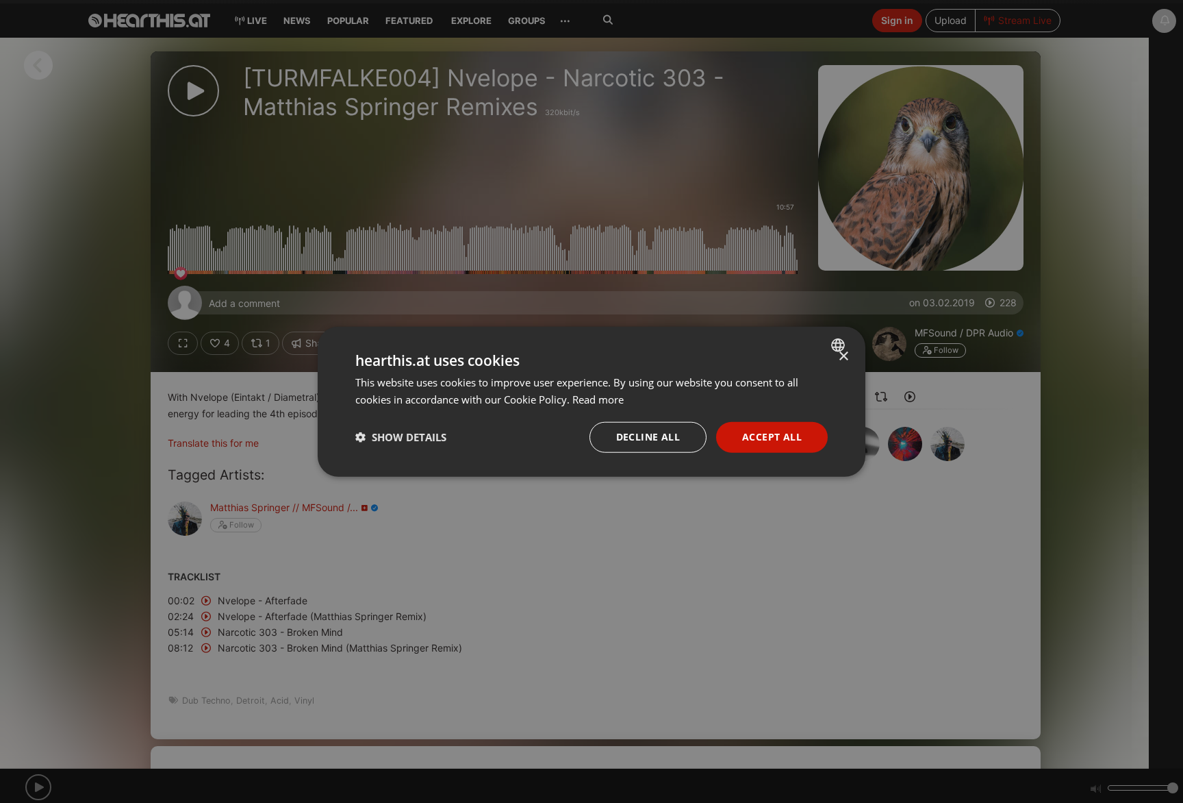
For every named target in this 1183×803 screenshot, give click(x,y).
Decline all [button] (648, 436)
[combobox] (839, 345)
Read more (598, 399)
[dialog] (591, 402)
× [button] (843, 356)
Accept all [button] (772, 436)
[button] (400, 437)
